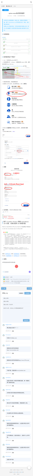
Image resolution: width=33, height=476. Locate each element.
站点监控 (6, 271)
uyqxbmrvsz (8, 357)
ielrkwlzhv (8, 410)
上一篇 (3, 288)
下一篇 (29, 288)
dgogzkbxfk (8, 432)
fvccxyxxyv (8, 334)
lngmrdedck (8, 420)
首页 (3, 6)
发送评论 (26, 320)
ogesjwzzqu (8, 389)
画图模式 (21, 293)
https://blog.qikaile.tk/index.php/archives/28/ (19, 279)
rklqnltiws (8, 399)
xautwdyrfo (8, 377)
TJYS (21, 470)
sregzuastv (8, 345)
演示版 (4, 37)
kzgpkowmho (9, 324)
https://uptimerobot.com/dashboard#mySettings (12, 66)
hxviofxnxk (8, 456)
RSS (15, 474)
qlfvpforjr (8, 444)
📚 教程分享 (9, 6)
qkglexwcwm (8, 367)
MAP (18, 474)
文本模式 (28, 293)
